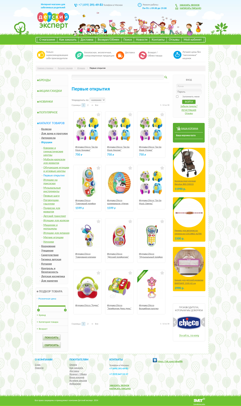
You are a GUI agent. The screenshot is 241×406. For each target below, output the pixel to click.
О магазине (47, 39)
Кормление (48, 246)
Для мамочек (49, 281)
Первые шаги (51, 196)
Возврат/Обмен (108, 39)
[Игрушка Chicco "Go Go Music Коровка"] (87, 129)
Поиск (127, 39)
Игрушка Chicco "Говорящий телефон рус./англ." (85, 203)
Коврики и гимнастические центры (53, 152)
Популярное (48, 112)
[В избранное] (99, 114)
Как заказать (67, 39)
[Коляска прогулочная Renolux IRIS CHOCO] (189, 163)
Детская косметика (53, 276)
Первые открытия (54, 175)
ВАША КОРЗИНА (189, 128)
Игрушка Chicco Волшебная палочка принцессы (148, 308)
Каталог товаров (65, 68)
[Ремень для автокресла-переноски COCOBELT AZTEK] (189, 212)
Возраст (42, 329)
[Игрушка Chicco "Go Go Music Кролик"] (119, 129)
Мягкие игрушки (53, 237)
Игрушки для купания (56, 233)
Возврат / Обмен (78, 374)
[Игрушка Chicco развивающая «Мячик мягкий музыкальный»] (119, 182)
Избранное (75, 384)
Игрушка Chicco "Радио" (87, 305)
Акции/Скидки (50, 91)
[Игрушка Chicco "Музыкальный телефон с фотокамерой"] (151, 235)
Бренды (45, 80)
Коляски (46, 129)
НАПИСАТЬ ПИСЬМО (120, 388)
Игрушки (81, 68)
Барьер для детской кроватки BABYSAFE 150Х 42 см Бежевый (189, 283)
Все (96, 105)
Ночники (48, 242)
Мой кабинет (193, 39)
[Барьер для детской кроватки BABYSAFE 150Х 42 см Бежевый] (189, 262)
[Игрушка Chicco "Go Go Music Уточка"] (151, 129)
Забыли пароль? (188, 106)
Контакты (158, 39)
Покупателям (79, 359)
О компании (43, 359)
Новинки (46, 102)
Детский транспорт (54, 216)
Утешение (47, 250)
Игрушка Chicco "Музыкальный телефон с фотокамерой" (151, 257)
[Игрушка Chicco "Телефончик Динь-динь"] (119, 287)
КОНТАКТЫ (116, 359)
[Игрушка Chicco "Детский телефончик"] (119, 235)
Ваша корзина (77, 377)
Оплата (73, 364)
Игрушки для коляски (56, 220)
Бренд (41, 315)
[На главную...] (53, 29)
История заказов (78, 380)
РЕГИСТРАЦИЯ (189, 110)
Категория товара (47, 322)
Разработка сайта (199, 404)
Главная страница (45, 68)
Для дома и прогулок (54, 133)
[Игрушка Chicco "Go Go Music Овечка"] (151, 182)
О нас (38, 364)
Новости (141, 39)
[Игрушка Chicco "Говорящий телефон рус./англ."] (87, 182)
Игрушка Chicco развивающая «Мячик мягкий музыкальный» (118, 203)
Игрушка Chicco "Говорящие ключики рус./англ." (85, 257)
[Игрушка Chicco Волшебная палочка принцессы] (151, 287)
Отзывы (174, 39)
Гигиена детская (51, 259)
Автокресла (48, 138)
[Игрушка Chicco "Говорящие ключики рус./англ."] (87, 235)
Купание (46, 264)
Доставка (87, 39)
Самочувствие (50, 255)
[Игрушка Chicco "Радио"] (87, 287)
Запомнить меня (191, 96)
